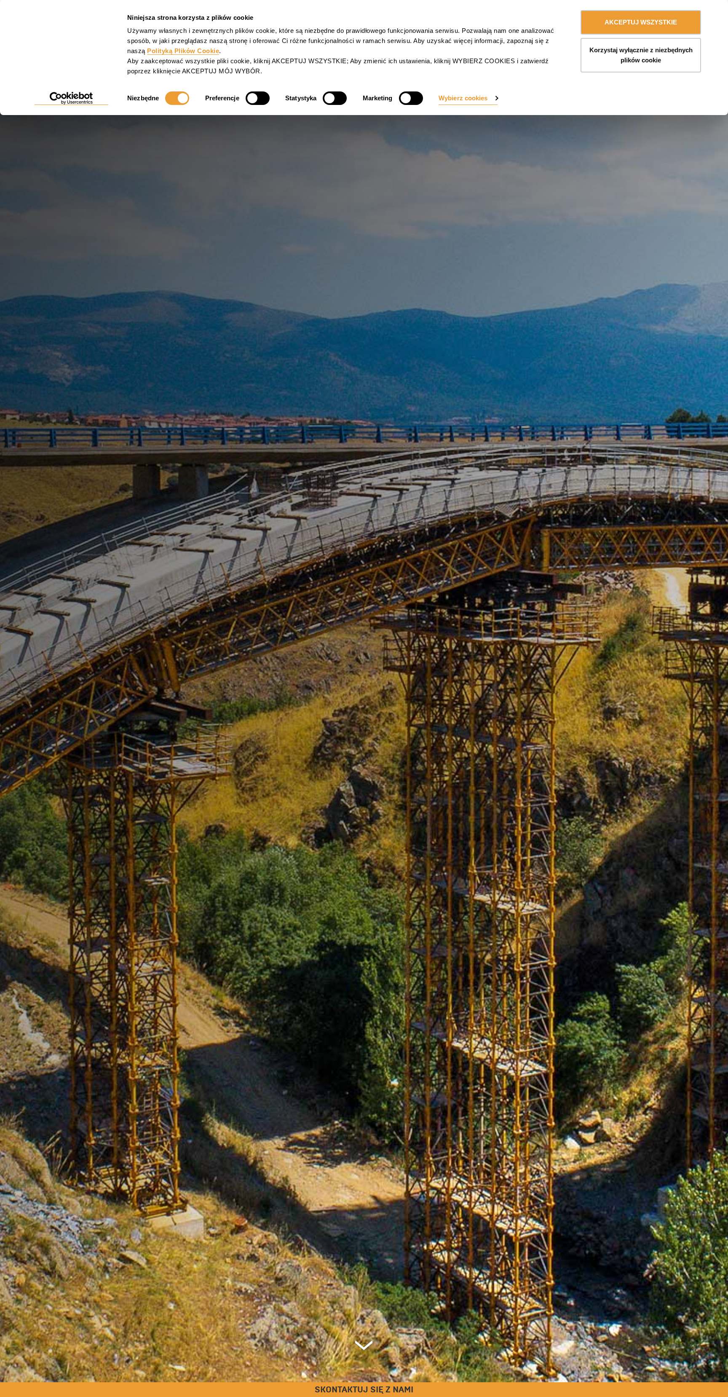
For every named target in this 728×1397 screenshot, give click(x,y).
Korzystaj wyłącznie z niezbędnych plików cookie (641, 55)
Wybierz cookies (463, 98)
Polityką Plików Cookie (183, 50)
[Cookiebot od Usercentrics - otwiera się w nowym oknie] (71, 98)
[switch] (258, 98)
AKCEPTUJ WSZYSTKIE (641, 22)
